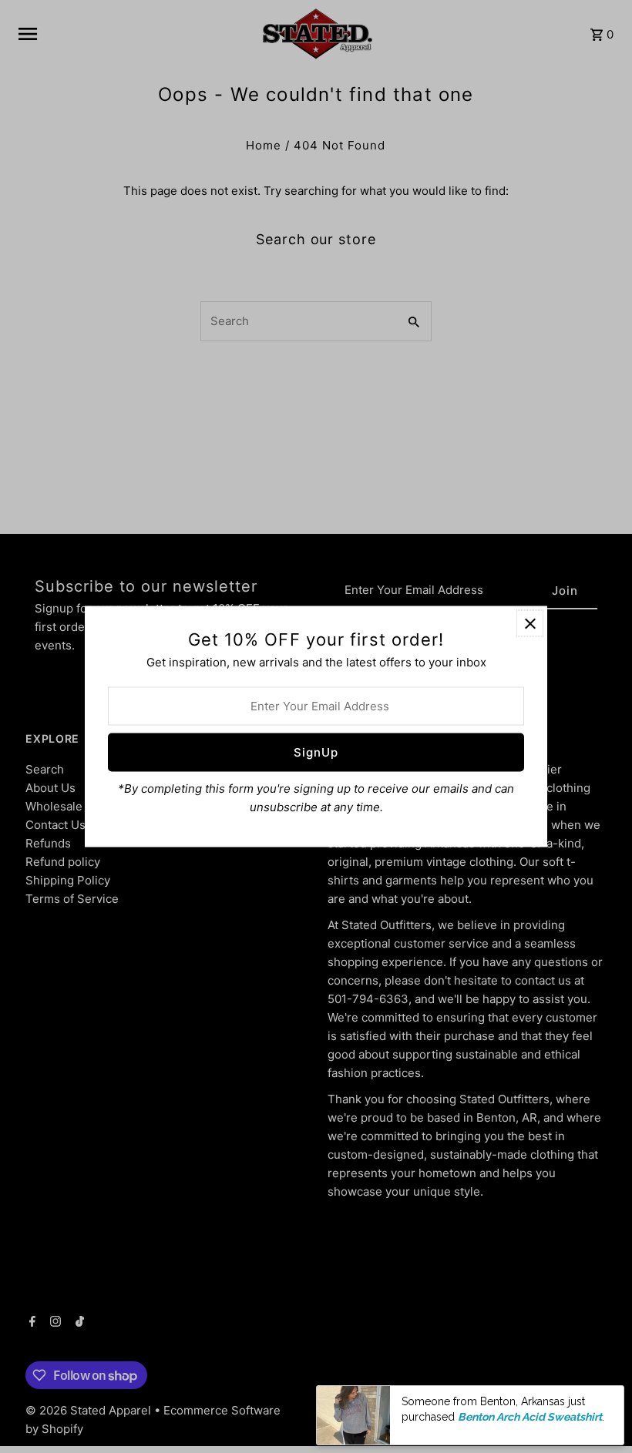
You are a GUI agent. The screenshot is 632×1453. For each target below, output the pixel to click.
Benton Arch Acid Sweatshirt (530, 1417)
